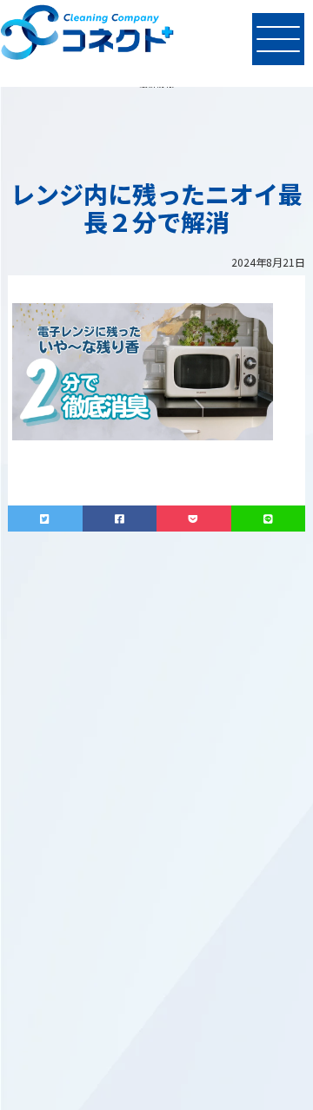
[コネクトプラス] (87, 34)
